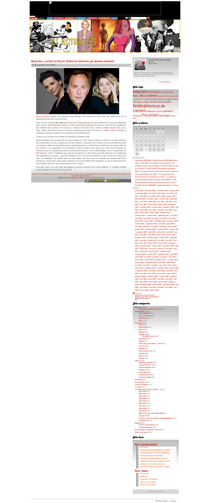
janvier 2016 (139, 229)
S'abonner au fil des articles (145, 295)
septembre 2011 (151, 262)
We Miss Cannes (149, 336)
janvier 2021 (139, 190)
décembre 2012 (165, 251)
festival (140, 105)
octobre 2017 (151, 215)
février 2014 (153, 243)
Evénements (139, 311)
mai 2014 (169, 240)
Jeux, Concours (145, 315)
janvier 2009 (162, 282)
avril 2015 (143, 235)
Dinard (141, 341)
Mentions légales (162, 501)
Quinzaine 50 (144, 420)
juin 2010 (170, 271)
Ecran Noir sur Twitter (148, 484)
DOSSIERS (69, 18)
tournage (164, 115)
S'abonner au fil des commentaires (147, 296)
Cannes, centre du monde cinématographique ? (156, 418)
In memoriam (140, 382)
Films (137, 361)
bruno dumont (73, 174)
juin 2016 (138, 226)
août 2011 (161, 262)
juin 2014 (161, 240)
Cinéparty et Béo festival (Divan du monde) (155, 450)
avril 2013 (168, 248)
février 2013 (144, 251)
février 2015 (161, 235)
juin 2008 (152, 287)
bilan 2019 (143, 411)
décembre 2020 (150, 190)
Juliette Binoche (54, 125)
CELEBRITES (59, 18)
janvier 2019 (162, 204)
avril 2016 (154, 226)
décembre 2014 (140, 237)
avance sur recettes (59, 174)
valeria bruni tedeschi (83, 176)
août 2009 (143, 279)
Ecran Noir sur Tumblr (148, 482)
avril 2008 (168, 287)
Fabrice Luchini (68, 125)
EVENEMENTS (80, 18)
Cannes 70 (143, 416)
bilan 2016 (143, 403)
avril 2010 (143, 273)
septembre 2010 (141, 271)
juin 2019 (161, 201)
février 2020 (161, 196)
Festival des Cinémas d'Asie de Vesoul (153, 458)
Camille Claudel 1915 (111, 128)
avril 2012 (163, 257)
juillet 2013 (143, 248)
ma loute (106, 174)
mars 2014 (143, 243)
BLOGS (114, 18)
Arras (141, 324)
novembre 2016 (172, 221)
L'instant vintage (145, 377)
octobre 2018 (156, 207)
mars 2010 (151, 273)
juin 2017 (147, 218)
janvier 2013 (154, 251)
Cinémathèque (144, 313)
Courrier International (147, 425)
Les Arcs (142, 346)
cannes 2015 (163, 96)
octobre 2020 (174, 190)
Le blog (138, 387)
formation (138, 379)
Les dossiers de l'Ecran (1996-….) (147, 389)
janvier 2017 (149, 221)
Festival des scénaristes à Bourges (152, 464)
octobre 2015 (174, 229)
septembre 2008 (168, 284)
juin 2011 (138, 265)
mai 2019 (169, 201)
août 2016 (161, 224)
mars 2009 (143, 282)
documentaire (164, 101)
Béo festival (143, 327)
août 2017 (174, 215)
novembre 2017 (140, 215)
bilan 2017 (143, 406)
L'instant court (144, 375)
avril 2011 (154, 265)
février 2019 (153, 204)
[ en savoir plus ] (165, 82)
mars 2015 (151, 235)
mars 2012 (172, 257)
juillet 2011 (170, 262)
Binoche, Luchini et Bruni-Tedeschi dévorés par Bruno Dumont (72, 61)
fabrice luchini (85, 174)
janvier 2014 (162, 243)
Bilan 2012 (143, 393)
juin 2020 (170, 193)
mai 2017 (155, 218)
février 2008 (144, 290)
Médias (137, 423)
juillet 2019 (152, 201)
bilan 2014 (143, 398)
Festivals (138, 323)
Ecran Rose (143, 372)
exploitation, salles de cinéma (150, 309)
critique (146, 102)
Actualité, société (145, 362)
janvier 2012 (149, 259)
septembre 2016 (151, 224)
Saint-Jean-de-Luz (145, 351)
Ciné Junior (144, 447)
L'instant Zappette (145, 427)
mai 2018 (160, 210)
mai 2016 (146, 226)
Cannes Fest (144, 473)
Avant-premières (145, 365)
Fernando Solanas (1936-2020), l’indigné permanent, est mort (156, 185)
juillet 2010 (161, 271)
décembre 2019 (140, 199)
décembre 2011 (160, 259)
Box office (139, 95)
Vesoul (141, 358)
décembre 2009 (140, 276)
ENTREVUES (92, 18)
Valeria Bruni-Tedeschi (85, 125)
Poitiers (142, 348)
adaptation (141, 92)
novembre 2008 (145, 284)
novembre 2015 (162, 229)
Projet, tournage (97, 177)
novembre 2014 (152, 237)
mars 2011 (162, 265)
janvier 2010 (171, 273)
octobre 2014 (163, 237)
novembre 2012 (140, 254)
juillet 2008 (143, 287)
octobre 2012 (151, 254)
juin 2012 (147, 257)
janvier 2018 (154, 212)
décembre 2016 (160, 221)
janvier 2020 (171, 196)
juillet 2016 (170, 224)
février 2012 (139, 259)
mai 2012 (155, 257)
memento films (115, 174)
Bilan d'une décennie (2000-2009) (151, 413)
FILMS (50, 18)
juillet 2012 (139, 257)
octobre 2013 (156, 246)
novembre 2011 (172, 259)
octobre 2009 (163, 276)
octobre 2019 (163, 199)
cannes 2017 (138, 99)
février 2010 (161, 273)
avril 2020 (143, 196)
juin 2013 (152, 248)
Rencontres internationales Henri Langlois (155, 467)
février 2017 (139, 221)
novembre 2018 (145, 207)
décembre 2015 (150, 229)
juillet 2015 (161, 232)
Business (138, 307)
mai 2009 (169, 279)
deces (154, 101)
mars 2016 (162, 226)
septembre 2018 (168, 207)
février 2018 (144, 212)
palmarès (168, 111)
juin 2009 (161, 279)
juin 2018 (152, 210)
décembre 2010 (150, 268)
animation (154, 91)
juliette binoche (96, 174)
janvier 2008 (154, 290)
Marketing (142, 318)
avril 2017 (163, 218)
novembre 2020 (162, 190)
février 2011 (172, 265)
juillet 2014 (152, 240)
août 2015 (152, 232)
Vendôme (142, 353)
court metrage (164, 99)
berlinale (169, 92)
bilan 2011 (143, 391)
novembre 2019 (152, 199)
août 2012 (174, 254)
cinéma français (151, 99)
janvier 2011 (139, 268)
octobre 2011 (139, 262)
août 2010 (152, 271)
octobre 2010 (174, 268)
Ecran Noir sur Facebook (149, 479)
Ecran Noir (144, 476)
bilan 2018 (143, 408)
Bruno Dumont (42, 116)
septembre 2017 (163, 215)
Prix (145, 115)
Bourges (142, 332)
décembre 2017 (165, 212)
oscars (159, 111)
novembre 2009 (152, 276)
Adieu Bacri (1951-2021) (143, 160)
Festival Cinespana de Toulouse (151, 455)
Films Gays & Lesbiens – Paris (150, 343)
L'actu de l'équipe (141, 384)
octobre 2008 (156, 284)
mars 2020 (151, 196)
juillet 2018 (143, 210)
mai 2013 (160, 248)
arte (50, 174)
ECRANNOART (104, 18)
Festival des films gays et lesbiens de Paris (155, 461)
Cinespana (143, 338)
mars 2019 (143, 204)
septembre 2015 (141, 232)
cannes (152, 96)
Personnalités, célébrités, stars (78, 177)
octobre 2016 (139, 224)
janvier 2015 (171, 235)
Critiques (142, 370)
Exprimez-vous (113, 180)
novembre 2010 (162, 268)
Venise (141, 356)
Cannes (142, 334)
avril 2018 (168, 210)
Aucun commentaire (97, 180)
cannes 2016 (173, 96)
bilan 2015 (143, 401)
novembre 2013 (145, 246)
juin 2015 (170, 232)
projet (123, 174)
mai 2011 (146, 265)
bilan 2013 (143, 396)
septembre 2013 (168, 246)
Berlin (163, 92)
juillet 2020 (161, 193)
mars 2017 (172, 218)
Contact (173, 501)
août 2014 (143, 240)
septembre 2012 (163, 254)
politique (137, 115)
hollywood (151, 111)
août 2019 (143, 201)
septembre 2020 (141, 193)
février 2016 (172, 226)
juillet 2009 (152, 279)
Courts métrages (145, 367)
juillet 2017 (139, 218)
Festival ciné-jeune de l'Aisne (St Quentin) (154, 453)
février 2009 (153, 282)
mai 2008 (160, 287)
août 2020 (152, 193)
